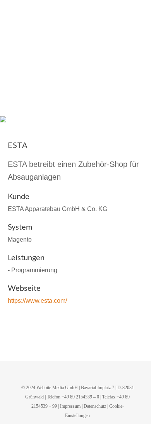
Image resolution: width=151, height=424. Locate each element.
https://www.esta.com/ (37, 300)
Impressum (70, 406)
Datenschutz (95, 406)
